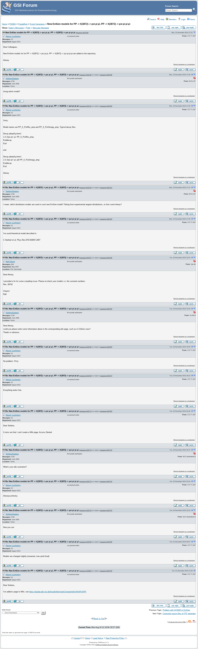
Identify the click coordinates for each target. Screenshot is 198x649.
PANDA (12, 24)
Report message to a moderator (184, 64)
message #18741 (85, 106)
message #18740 (85, 75)
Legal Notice (98, 638)
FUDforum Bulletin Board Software (106, 645)
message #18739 (82, 32)
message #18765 (85, 309)
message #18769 (85, 376)
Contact (76, 638)
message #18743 (85, 219)
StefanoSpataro (12, 78)
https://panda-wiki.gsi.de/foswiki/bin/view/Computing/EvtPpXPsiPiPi (57, 592)
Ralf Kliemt (10, 262)
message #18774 (85, 450)
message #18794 (85, 542)
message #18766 (85, 347)
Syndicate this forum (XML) (177, 622)
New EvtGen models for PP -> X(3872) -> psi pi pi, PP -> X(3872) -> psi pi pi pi (40, 32)
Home (192, 19)
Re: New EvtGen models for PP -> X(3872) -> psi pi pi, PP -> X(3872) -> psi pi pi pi (42, 75)
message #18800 (85, 571)
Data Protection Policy (115, 638)
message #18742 (85, 187)
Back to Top (99, 619)
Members (172, 19)
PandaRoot (23, 24)
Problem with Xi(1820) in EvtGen (176, 610)
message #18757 (85, 258)
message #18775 (85, 481)
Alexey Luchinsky (13, 36)
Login (183, 19)
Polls (28, 28)
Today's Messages (16, 28)
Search (152, 19)
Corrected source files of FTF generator (179, 614)
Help (162, 19)
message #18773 (85, 411)
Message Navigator (41, 28)
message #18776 (85, 510)
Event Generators (37, 24)
